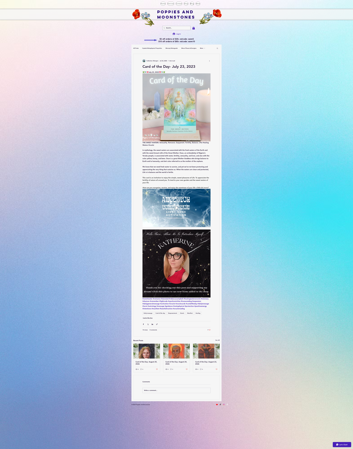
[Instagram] (224, 404)
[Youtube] (217, 404)
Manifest (189, 313)
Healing (198, 313)
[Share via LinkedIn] (152, 324)
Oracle (182, 313)
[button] (193, 27)
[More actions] (209, 61)
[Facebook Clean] (227, 404)
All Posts (136, 48)
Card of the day (160, 313)
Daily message (148, 313)
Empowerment (172, 313)
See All (217, 340)
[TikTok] (220, 404)
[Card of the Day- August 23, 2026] (206, 351)
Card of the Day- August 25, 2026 (146, 363)
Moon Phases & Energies (188, 48)
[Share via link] (157, 324)
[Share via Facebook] (143, 324)
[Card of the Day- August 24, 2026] (176, 351)
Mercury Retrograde (172, 48)
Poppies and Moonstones (176, 14)
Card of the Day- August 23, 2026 (206, 363)
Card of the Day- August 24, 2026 (176, 363)
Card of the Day (148, 318)
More (201, 48)
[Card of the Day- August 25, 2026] (146, 351)
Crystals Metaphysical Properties (152, 48)
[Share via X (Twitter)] (148, 324)
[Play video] (176, 208)
